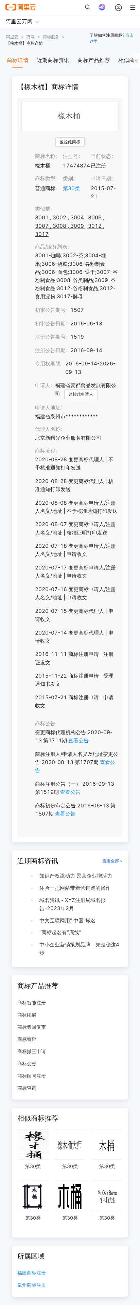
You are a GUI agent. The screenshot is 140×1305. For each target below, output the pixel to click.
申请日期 (101, 178)
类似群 (42, 208)
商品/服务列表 (51, 246)
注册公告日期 (50, 350)
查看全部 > (113, 860)
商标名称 (45, 156)
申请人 (42, 385)
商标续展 (26, 1015)
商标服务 (51, 36)
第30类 (71, 188)
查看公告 (78, 740)
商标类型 (45, 178)
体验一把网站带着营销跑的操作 (75, 888)
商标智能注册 (31, 1002)
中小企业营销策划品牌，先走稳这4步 (79, 948)
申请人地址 (47, 407)
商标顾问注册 (31, 1076)
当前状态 (101, 156)
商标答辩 (26, 1039)
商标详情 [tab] (18, 60)
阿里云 (12, 36)
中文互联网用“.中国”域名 (67, 920)
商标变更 (26, 1063)
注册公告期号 (50, 337)
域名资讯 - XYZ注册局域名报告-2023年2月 (72, 904)
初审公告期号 (50, 310)
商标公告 (45, 723)
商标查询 (26, 1088)
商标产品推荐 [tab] (93, 60)
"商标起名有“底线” (60, 932)
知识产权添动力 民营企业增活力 (75, 875)
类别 (68, 178)
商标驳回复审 (31, 1027)
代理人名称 (47, 429)
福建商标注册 (31, 1273)
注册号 (70, 156)
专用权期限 (47, 363)
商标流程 (45, 450)
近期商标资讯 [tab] (53, 60)
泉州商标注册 (31, 1285)
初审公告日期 (50, 323)
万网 (31, 36)
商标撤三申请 (31, 1051)
